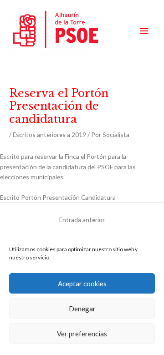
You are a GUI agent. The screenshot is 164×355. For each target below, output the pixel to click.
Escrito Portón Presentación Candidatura (58, 197)
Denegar (82, 308)
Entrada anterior (82, 219)
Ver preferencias (82, 334)
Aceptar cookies (82, 283)
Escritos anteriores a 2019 (49, 134)
